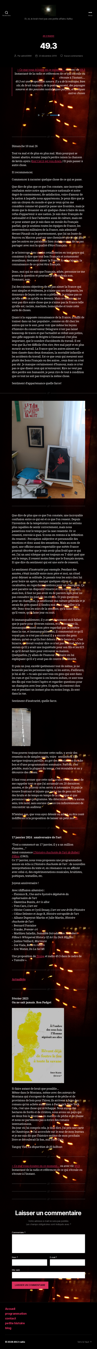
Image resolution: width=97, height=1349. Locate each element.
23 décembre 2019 (48, 56)
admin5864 (26, 56)
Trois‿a (40, 956)
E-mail (53, 1257)
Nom (15, 1257)
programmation (16, 1313)
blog (8, 1328)
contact (10, 1318)
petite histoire (15, 1323)
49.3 (82, 70)
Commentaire (19, 1232)
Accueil (10, 1309)
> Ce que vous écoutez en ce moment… (41, 70)
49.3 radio (48, 36)
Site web (16, 1270)
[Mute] (47, 115)
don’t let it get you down (46, 161)
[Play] (39, 115)
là (76, 818)
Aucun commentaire (73, 56)
